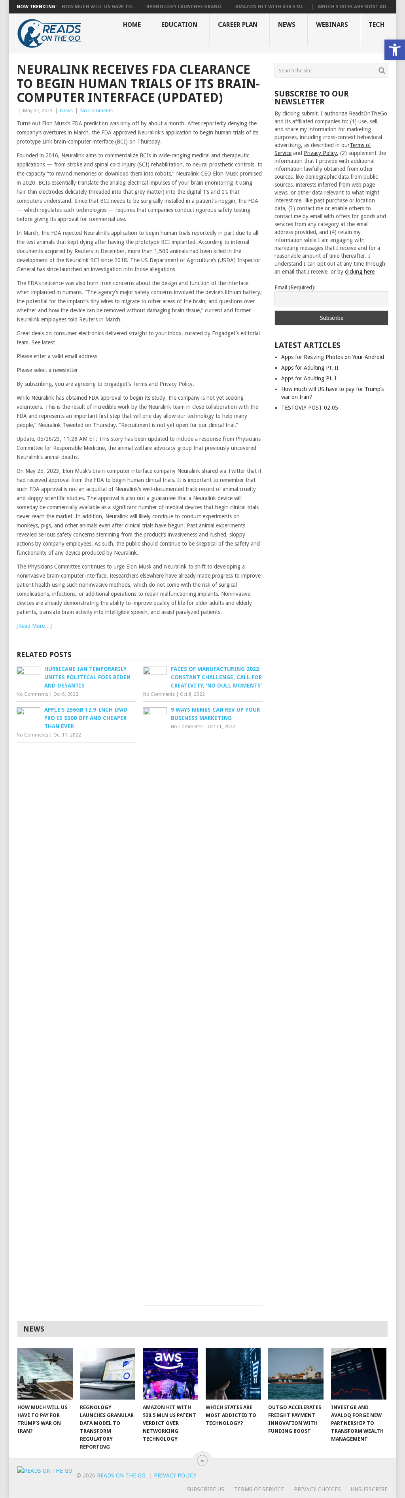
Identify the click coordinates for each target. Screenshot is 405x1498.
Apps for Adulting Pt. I (309, 378)
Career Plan (237, 24)
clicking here (360, 271)
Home (132, 24)
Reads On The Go (121, 1475)
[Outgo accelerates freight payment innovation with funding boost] (296, 1374)
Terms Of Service (259, 1489)
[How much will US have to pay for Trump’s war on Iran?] (45, 1374)
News (286, 24)
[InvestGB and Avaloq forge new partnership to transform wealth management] (358, 1374)
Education (179, 24)
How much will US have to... (99, 6)
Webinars (332, 24)
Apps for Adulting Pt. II (310, 368)
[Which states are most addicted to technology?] (233, 1374)
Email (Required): (295, 287)
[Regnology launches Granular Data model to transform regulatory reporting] (107, 1374)
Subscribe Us (205, 1489)
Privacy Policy (320, 153)
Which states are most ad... (354, 6)
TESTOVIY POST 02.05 (309, 407)
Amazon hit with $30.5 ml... (271, 6)
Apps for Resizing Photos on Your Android (332, 357)
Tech (376, 24)
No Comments (96, 110)
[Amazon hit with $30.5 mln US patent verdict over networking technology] (170, 1374)
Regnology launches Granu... (185, 6)
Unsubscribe (369, 1489)
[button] (394, 50)
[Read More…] (34, 626)
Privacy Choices (317, 1489)
